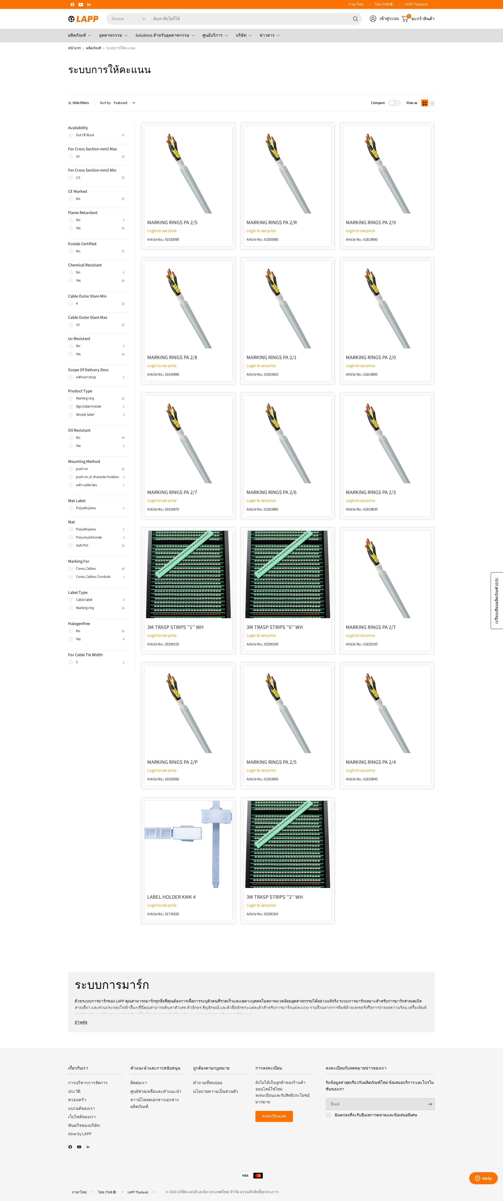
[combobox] (255, 19)
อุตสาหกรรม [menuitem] (110, 35)
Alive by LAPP (79, 1134)
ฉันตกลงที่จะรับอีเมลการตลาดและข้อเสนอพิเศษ (376, 1115)
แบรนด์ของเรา (81, 1108)
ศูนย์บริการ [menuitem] (213, 35)
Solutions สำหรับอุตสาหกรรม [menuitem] (162, 35)
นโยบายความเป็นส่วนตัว (215, 1091)
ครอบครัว (77, 1100)
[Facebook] (72, 4)
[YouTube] (80, 4)
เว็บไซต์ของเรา (82, 1117)
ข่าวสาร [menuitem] (267, 35)
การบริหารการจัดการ (88, 1083)
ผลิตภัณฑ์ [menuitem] (77, 35)
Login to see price (162, 231)
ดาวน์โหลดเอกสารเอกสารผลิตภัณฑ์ (154, 1103)
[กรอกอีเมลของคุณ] (429, 1104)
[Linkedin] (89, 4)
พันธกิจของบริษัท (84, 1125)
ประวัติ (74, 1091)
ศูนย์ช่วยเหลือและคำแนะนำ (155, 1091)
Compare (378, 103)
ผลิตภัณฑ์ (93, 48)
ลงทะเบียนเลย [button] (274, 1116)
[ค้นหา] (355, 19)
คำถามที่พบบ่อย (207, 1083)
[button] (424, 103)
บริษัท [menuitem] (241, 35)
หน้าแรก (74, 48)
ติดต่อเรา (138, 1083)
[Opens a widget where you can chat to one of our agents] (483, 1178)
